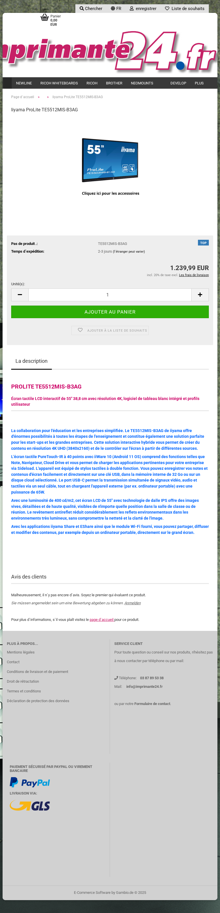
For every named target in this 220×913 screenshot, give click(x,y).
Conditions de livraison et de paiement (37, 672)
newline (24, 83)
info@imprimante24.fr (144, 686)
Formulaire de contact (152, 704)
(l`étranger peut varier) (129, 251)
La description (31, 361)
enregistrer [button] (144, 8)
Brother (114, 83)
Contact (13, 662)
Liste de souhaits (187, 8)
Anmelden (132, 603)
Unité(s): (18, 284)
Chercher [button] (93, 8)
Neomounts (142, 83)
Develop (178, 83)
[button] (116, 8)
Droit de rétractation (23, 681)
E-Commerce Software (92, 892)
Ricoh (92, 83)
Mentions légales (21, 652)
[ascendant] (204, 904)
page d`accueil (102, 619)
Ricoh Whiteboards (59, 83)
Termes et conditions (24, 691)
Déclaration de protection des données (38, 701)
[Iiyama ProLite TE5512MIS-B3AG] (110, 161)
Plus (199, 83)
